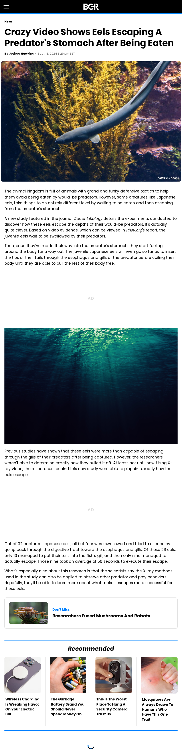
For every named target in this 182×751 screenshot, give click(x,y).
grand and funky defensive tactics (120, 191)
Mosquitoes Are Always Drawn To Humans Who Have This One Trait (157, 709)
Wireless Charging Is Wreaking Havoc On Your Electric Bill (22, 706)
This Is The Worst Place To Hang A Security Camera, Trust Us (112, 706)
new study (18, 219)
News (8, 21)
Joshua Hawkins (21, 53)
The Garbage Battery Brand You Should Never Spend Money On (68, 706)
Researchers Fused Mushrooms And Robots (101, 616)
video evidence (63, 230)
